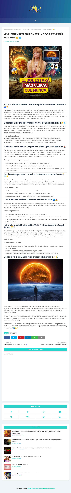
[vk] (27, 417)
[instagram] (43, 417)
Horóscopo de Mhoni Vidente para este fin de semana (28, 473)
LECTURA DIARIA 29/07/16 (20, 465)
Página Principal (8, 29)
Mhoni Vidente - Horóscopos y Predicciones (41, 488)
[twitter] (27, 412)
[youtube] (59, 417)
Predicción (17, 29)
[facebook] (11, 412)
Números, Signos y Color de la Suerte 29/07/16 (26, 456)
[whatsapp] (43, 412)
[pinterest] (11, 417)
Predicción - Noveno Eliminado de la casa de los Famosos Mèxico (32, 448)
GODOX (7, 41)
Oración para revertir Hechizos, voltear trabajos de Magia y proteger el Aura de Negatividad (36, 432)
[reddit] (59, 412)
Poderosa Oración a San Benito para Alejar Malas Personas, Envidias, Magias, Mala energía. (37, 440)
